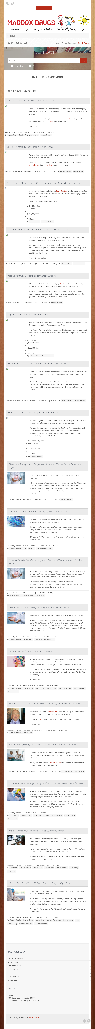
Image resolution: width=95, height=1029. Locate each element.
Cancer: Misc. (12, 135)
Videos (35, 66)
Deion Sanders (61, 191)
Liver (35, 815)
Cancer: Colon (40, 688)
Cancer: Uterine (13, 692)
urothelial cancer (55, 763)
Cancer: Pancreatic (65, 688)
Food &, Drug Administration (28, 135)
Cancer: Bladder (46, 135)
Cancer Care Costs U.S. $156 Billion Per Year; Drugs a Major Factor (40, 883)
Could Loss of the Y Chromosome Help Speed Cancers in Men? (39, 511)
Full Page (51, 132)
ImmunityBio (66, 119)
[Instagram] (12, 3)
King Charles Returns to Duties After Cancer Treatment (33, 314)
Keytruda (63, 284)
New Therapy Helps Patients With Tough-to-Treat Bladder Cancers (38, 229)
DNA (24, 548)
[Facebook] (7, 3)
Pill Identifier (69, 8)
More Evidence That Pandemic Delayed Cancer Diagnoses (36, 830)
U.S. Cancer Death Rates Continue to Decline (30, 651)
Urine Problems (67, 400)
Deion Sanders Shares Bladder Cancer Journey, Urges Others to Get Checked (43, 183)
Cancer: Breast (28, 688)
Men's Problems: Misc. (44, 548)
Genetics (31, 548)
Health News (19, 66)
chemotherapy (34, 165)
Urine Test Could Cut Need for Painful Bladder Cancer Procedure (39, 363)
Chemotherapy (78, 171)
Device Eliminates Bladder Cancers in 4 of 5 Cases (30, 146)
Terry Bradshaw (52, 711)
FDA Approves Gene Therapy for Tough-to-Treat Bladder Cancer (39, 607)
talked (40, 719)
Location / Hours (82, 8)
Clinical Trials (39, 595)
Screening (11, 871)
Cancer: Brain (12, 819)
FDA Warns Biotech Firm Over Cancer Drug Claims (30, 100)
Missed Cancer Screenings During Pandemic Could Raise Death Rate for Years (46, 783)
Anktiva (50, 121)
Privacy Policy (13, 980)
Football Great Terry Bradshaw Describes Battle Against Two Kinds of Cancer (45, 703)
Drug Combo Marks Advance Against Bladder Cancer (33, 412)
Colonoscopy (14, 815)
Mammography (57, 815)
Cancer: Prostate (79, 688)
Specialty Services (14, 962)
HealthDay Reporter (35, 206)
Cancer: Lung (51, 688)
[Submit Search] (83, 60)
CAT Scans (13, 867)
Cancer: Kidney (26, 815)
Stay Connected (13, 969)
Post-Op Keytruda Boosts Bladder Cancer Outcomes (32, 275)
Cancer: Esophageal (54, 920)
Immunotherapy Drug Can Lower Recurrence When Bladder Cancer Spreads (45, 744)
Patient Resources (69, 43)
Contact (11, 973)
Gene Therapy (28, 639)
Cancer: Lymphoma (25, 924)
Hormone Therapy (43, 8)
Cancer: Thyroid (44, 815)
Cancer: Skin (27, 733)
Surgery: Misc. (15, 595)
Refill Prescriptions (15, 959)
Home (57, 43)
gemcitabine (48, 165)
